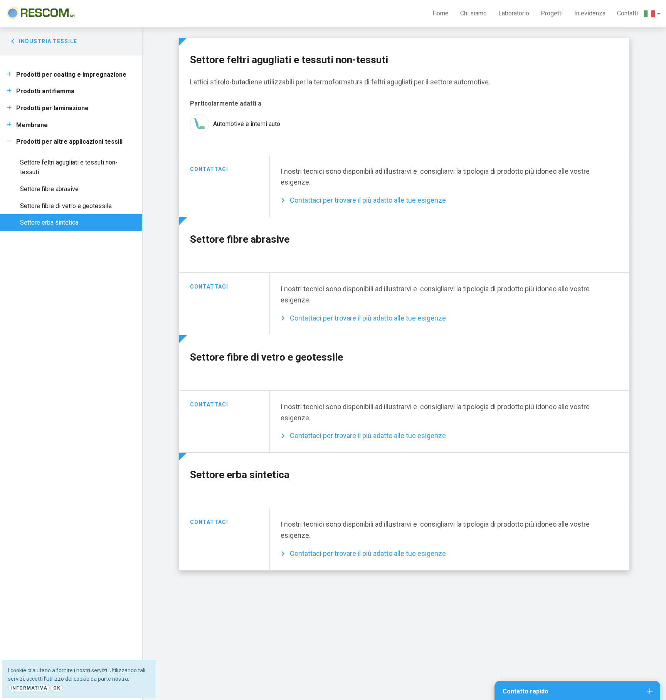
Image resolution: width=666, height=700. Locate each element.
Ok (57, 688)
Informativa (28, 688)
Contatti (627, 13)
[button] (652, 13)
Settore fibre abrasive (49, 189)
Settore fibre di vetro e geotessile (66, 206)
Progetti (552, 13)
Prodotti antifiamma (45, 91)
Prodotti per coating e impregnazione (71, 74)
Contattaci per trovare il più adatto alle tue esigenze (368, 200)
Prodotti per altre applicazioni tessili (69, 141)
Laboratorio (513, 13)
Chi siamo (473, 13)
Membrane (32, 125)
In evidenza (589, 13)
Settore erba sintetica (49, 222)
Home (440, 13)
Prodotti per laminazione (52, 108)
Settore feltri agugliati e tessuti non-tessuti (69, 167)
